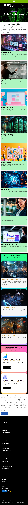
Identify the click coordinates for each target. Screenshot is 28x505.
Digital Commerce (7, 107)
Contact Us (4, 413)
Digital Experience (6, 432)
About (3, 476)
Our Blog (4, 471)
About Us (4, 479)
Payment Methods (6, 468)
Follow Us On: (5, 488)
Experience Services (7, 217)
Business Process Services (8, 435)
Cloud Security (6, 189)
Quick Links (4, 440)
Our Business (5, 464)
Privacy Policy (11, 502)
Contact (4, 481)
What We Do (5, 461)
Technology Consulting (8, 428)
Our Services (5, 422)
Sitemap (24, 502)
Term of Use (18, 502)
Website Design (6, 52)
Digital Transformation (8, 426)
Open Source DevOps (8, 80)
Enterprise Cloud (6, 430)
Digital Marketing (6, 162)
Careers (4, 484)
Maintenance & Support (9, 244)
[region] (14, 15)
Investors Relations (7, 466)
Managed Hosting (7, 135)
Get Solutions (7, 367)
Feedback (4, 486)
